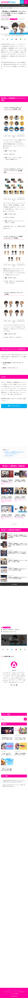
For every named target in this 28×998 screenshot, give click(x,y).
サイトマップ (16, 991)
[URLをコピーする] (25, 39)
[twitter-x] (14, 685)
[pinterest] (17, 685)
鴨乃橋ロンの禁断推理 (8, 629)
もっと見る (14, 524)
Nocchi (14, 670)
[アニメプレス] (8, 2)
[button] (3, 39)
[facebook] (11, 685)
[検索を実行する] (25, 719)
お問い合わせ (22, 991)
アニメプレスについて (17, 990)
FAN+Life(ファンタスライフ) (9, 631)
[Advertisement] (14, 81)
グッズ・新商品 (13, 19)
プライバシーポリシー (7, 991)
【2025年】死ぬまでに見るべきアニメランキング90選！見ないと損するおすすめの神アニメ (14, 781)
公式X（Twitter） (9, 455)
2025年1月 (16, 629)
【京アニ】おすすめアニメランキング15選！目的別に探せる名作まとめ (14, 785)
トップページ (9, 990)
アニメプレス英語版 (14, 993)
